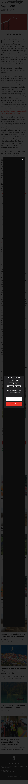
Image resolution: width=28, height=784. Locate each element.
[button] (23, 159)
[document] (14, 392)
